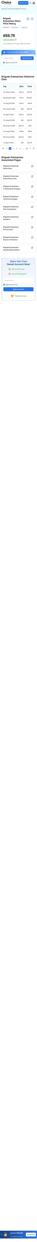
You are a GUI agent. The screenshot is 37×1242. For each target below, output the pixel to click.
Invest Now (31, 1234)
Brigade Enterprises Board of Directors (10, 238)
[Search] (30, 3)
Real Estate (14, 27)
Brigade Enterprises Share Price (10, 167)
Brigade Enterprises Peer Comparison (10, 208)
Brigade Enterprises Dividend (10, 218)
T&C (16, 62)
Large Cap (24, 27)
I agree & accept (11, 62)
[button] (28, 18)
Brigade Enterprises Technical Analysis (10, 197)
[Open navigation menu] (33, 3)
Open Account (27, 58)
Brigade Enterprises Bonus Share (10, 228)
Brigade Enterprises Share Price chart (10, 177)
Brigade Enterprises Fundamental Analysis (11, 187)
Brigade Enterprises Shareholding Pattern (11, 248)
